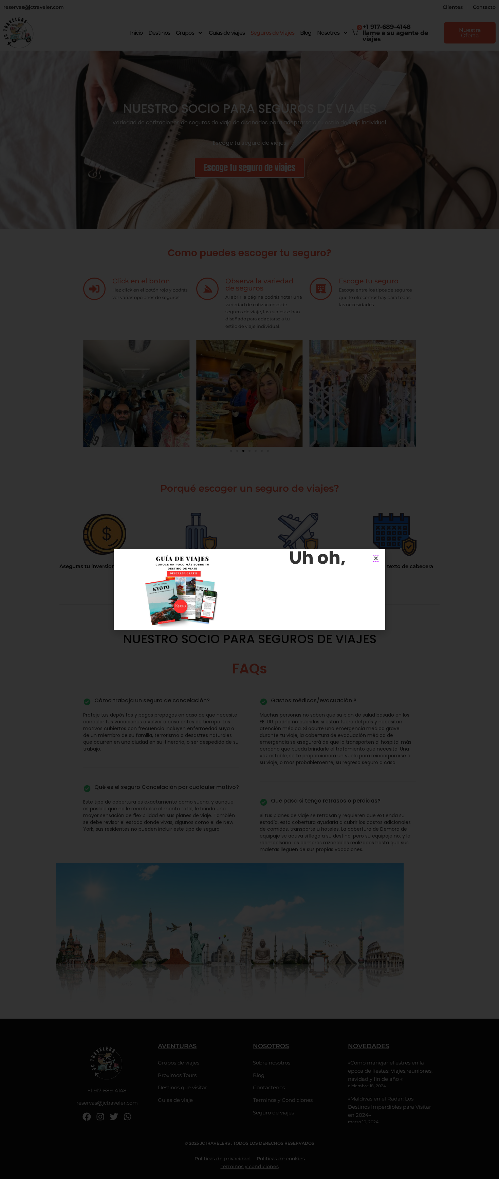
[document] (249, 589)
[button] (375, 558)
